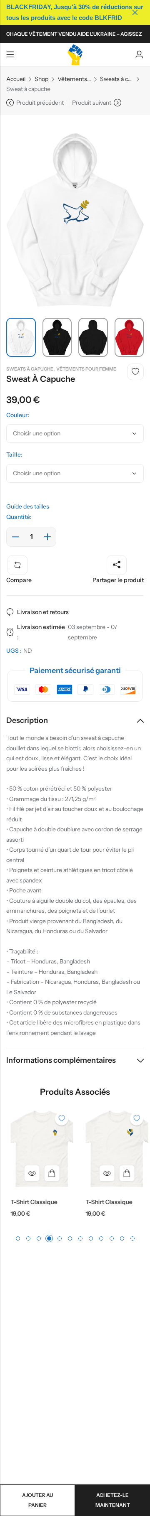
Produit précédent (40, 102)
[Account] (139, 55)
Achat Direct (47, 1173)
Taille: (14, 454)
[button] (18, 1238)
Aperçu (27, 1173)
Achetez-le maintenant (112, 1500)
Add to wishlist (135, 372)
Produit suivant (91, 102)
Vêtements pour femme (74, 79)
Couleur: (17, 415)
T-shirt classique (30, 1202)
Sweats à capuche (116, 79)
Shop (41, 79)
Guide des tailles (27, 506)
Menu (10, 54)
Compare (19, 580)
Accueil (15, 79)
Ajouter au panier (37, 1500)
